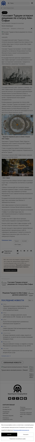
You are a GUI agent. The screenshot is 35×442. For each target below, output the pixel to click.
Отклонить (25, 434)
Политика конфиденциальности (21, 430)
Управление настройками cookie (18, 438)
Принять (9, 434)
